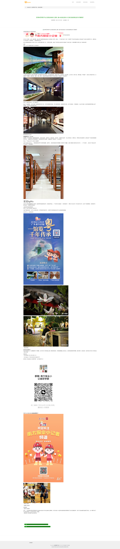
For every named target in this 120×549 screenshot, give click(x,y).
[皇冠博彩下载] (27, 2)
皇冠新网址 (92, 2)
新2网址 (67, 546)
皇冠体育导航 (54, 546)
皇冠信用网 (78, 2)
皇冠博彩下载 (34, 7)
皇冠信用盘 (85, 2)
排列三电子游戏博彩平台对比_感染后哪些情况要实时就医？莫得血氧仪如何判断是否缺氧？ (38, 526)
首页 (73, 2)
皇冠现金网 (61, 546)
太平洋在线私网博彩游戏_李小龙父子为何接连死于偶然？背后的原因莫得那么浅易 (37, 524)
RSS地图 (64, 545)
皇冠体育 (57, 546)
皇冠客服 (64, 546)
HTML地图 (68, 545)
